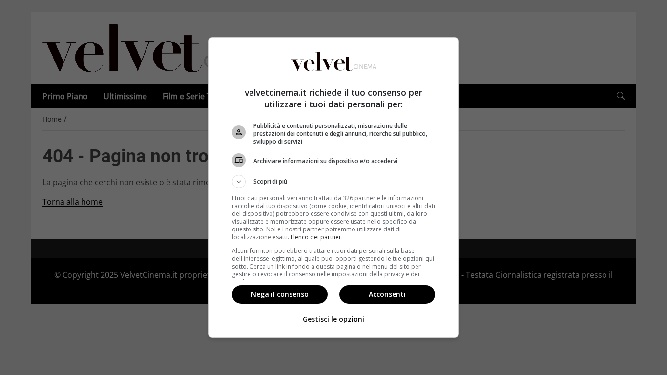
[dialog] (333, 187)
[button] (333, 181)
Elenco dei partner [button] (316, 237)
